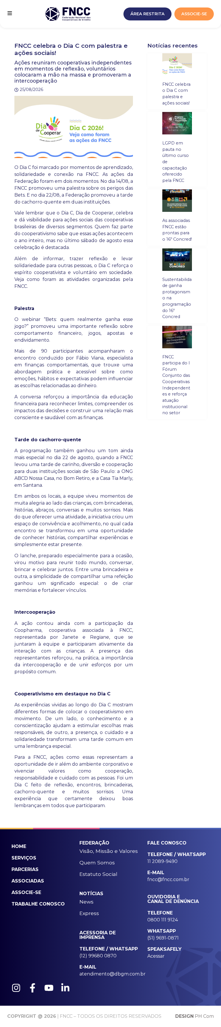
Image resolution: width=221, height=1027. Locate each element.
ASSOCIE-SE (194, 13)
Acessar (156, 956)
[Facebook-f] (32, 987)
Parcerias (25, 869)
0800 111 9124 (162, 920)
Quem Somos (97, 862)
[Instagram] (16, 987)
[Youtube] (49, 987)
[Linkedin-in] (65, 987)
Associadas (28, 881)
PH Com (194, 1016)
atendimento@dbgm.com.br (112, 974)
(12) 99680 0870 (98, 955)
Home (19, 846)
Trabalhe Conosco (38, 904)
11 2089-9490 (162, 861)
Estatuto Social (98, 874)
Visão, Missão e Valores (108, 851)
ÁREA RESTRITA (147, 13)
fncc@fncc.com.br (168, 879)
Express (89, 913)
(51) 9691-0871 (163, 938)
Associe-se (26, 892)
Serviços (24, 858)
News (86, 902)
